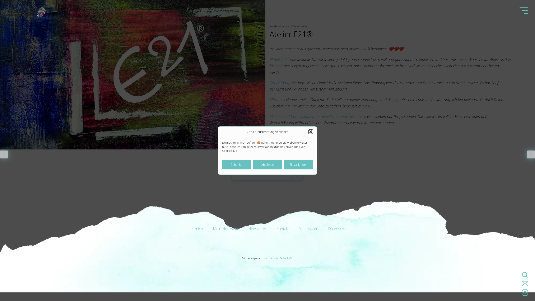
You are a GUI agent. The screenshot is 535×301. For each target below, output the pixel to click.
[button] (311, 132)
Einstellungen (298, 164)
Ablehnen (267, 164)
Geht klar (237, 164)
